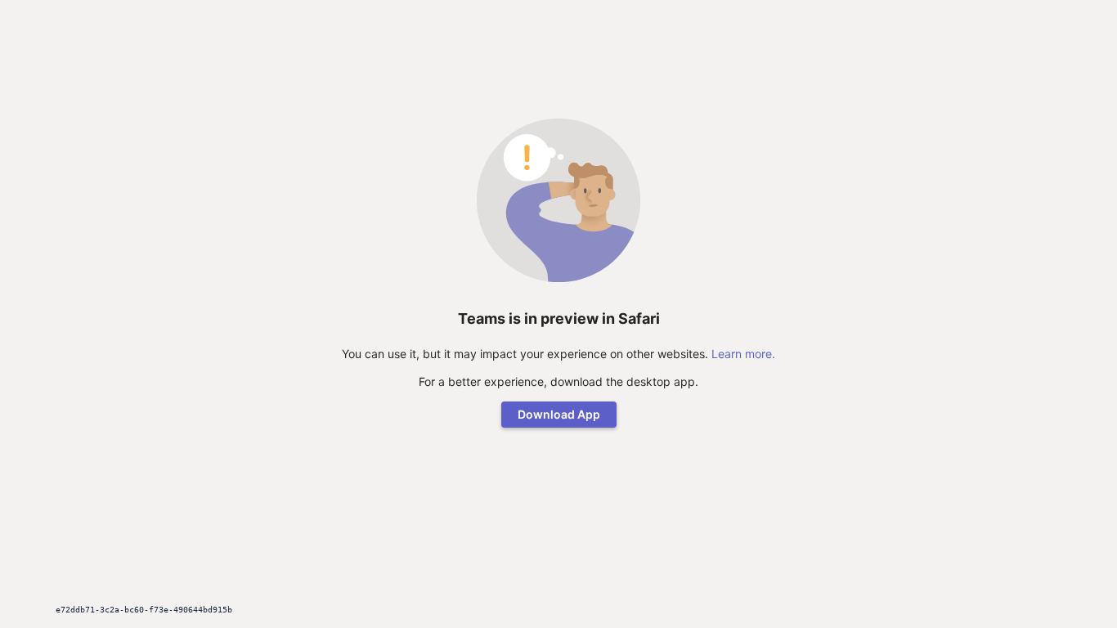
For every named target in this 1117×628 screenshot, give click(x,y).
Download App (559, 414)
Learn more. (743, 354)
